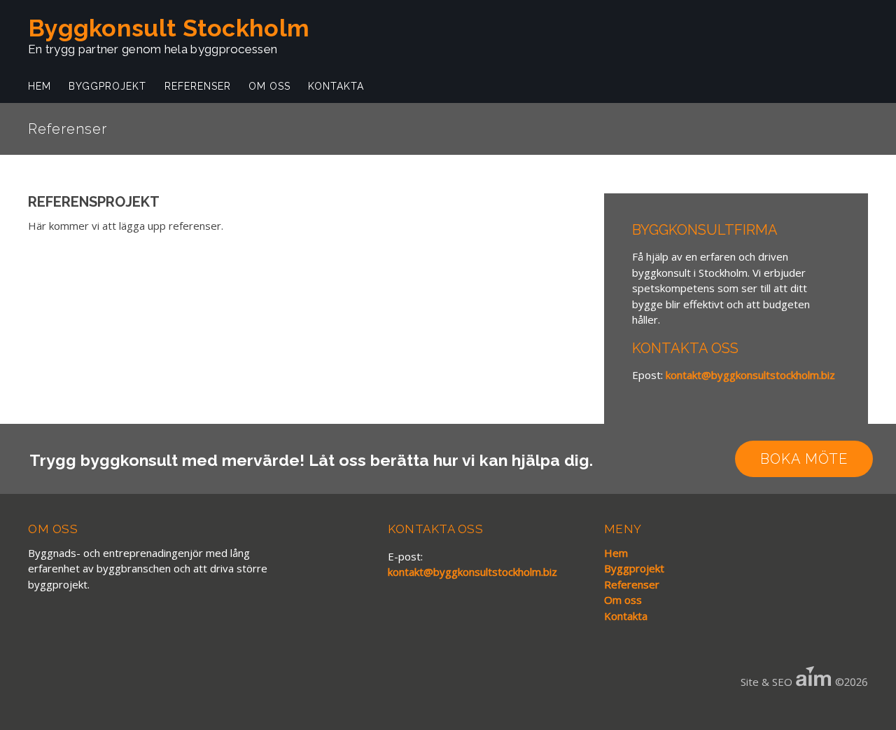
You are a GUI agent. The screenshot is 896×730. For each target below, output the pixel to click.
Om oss (269, 86)
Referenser (197, 86)
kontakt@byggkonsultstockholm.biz (750, 375)
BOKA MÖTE (804, 458)
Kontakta (336, 86)
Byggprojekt (107, 86)
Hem (39, 86)
